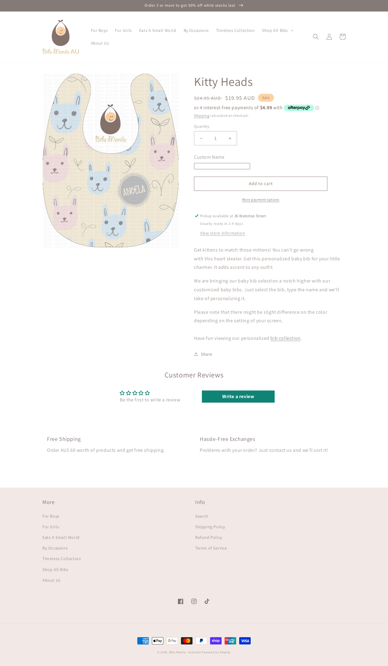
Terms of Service (211, 548)
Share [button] (206, 354)
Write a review (238, 396)
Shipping (201, 115)
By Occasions (55, 548)
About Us (51, 580)
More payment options (260, 199)
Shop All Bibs (55, 569)
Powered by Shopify (216, 652)
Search (202, 516)
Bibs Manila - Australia (185, 652)
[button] (277, 30)
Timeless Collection (61, 558)
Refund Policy (208, 537)
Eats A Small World (61, 537)
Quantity (201, 126)
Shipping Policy (210, 526)
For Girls (50, 526)
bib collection (285, 338)
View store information (222, 233)
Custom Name (209, 157)
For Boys (50, 516)
